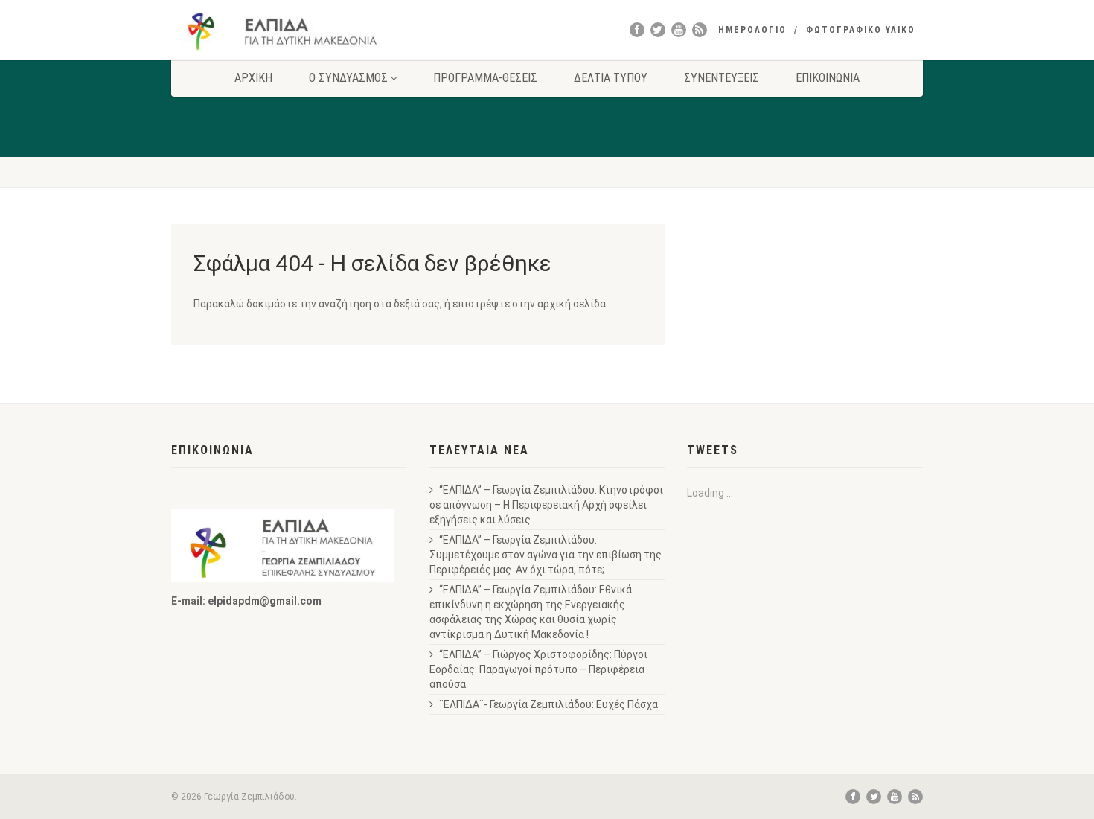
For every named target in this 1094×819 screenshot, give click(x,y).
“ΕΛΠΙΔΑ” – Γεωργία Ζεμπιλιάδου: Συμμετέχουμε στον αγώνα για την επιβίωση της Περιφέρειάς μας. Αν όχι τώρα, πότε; (545, 555)
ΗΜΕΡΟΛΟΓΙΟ (752, 30)
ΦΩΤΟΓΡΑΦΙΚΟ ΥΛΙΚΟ (860, 30)
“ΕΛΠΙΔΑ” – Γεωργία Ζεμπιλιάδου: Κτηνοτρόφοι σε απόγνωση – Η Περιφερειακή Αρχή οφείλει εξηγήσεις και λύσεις (546, 505)
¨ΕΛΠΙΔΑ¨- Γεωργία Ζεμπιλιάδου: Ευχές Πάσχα (548, 704)
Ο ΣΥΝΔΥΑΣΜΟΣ (348, 78)
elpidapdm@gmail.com (265, 601)
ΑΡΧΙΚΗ (253, 78)
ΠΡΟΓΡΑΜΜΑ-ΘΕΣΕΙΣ (485, 78)
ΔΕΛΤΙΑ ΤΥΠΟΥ (610, 78)
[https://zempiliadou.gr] (289, 31)
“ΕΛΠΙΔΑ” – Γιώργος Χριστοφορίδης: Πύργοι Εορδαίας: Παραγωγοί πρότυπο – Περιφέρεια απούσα (538, 669)
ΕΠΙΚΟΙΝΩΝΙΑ (828, 78)
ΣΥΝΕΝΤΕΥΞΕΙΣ (721, 78)
